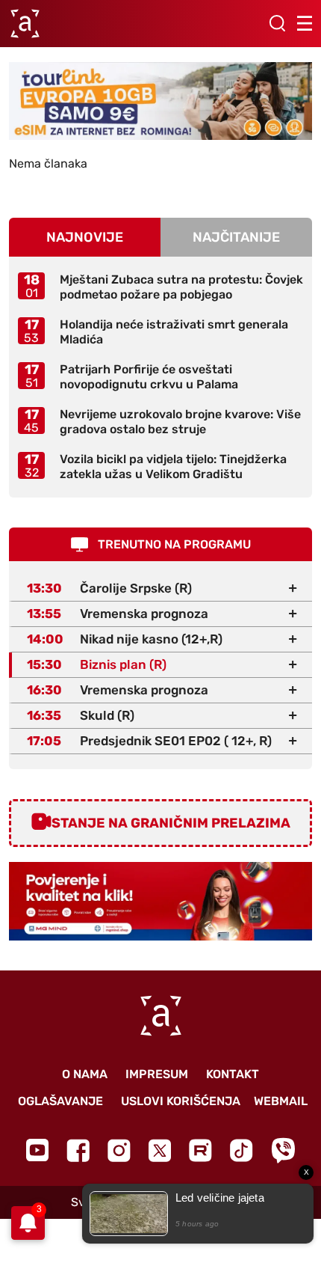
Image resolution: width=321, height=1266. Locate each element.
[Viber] (283, 1150)
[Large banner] (160, 101)
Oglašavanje (60, 1101)
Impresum (156, 1074)
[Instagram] (119, 1150)
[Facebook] (78, 1150)
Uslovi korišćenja (180, 1101)
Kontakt (232, 1074)
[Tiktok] (241, 1150)
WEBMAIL (281, 1101)
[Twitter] (160, 1150)
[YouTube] (37, 1150)
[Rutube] (200, 1150)
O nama (84, 1074)
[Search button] (277, 23)
